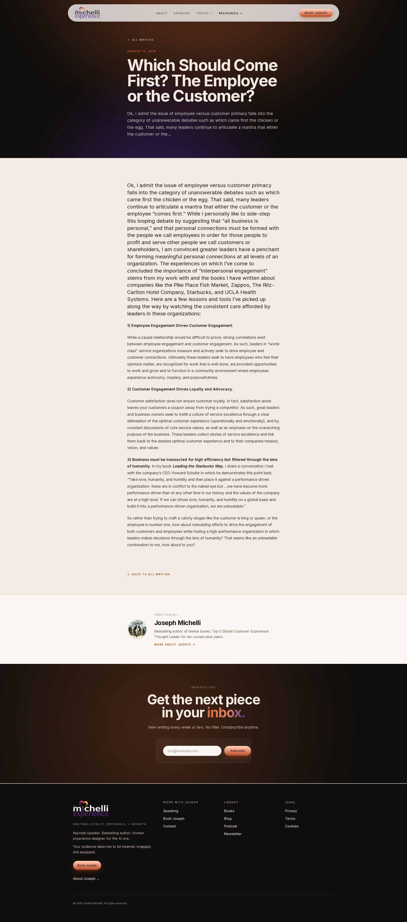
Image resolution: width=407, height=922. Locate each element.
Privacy (291, 811)
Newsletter (233, 834)
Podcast (230, 826)
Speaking (181, 13)
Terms (290, 818)
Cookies (291, 826)
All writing (143, 39)
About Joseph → (86, 878)
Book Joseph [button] (316, 12)
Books (229, 811)
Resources (228, 13)
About (162, 13)
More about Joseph (172, 644)
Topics (202, 13)
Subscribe (237, 751)
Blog (227, 818)
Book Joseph (173, 818)
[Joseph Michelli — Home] (87, 13)
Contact (169, 826)
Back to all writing (151, 574)
